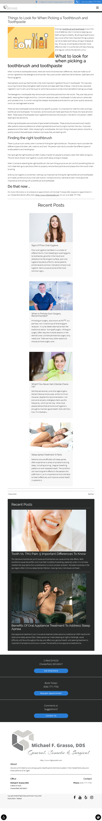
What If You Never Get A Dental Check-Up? (50, 385)
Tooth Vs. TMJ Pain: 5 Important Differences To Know (48, 554)
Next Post (91, 494)
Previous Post (12, 494)
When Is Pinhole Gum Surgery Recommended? (46, 314)
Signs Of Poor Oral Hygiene (44, 245)
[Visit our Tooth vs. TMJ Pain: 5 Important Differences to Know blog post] (48, 551)
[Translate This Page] (98, 817)
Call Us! (91, 2)
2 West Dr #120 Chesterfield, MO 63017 (55, 2)
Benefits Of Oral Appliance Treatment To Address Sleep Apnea (50, 627)
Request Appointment (51, 693)
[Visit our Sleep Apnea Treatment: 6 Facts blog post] (51, 436)
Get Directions (51, 671)
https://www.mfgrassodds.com (47, 195)
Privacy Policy (12, 798)
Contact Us (51, 716)
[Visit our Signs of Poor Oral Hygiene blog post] (51, 227)
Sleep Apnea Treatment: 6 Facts (46, 454)
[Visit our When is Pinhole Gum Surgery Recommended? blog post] (51, 295)
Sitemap (19, 798)
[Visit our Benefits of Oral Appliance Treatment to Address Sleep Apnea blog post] (48, 622)
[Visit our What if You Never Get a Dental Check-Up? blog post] (51, 366)
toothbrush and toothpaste (74, 29)
